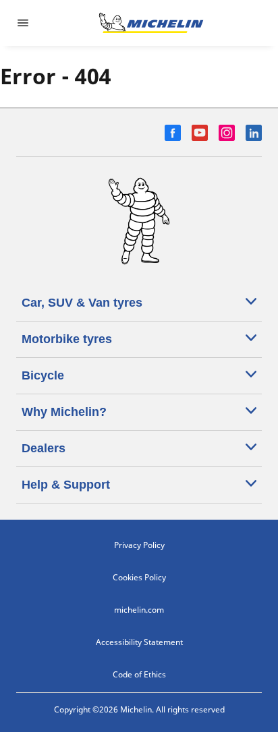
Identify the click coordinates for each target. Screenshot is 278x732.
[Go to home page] (151, 23)
